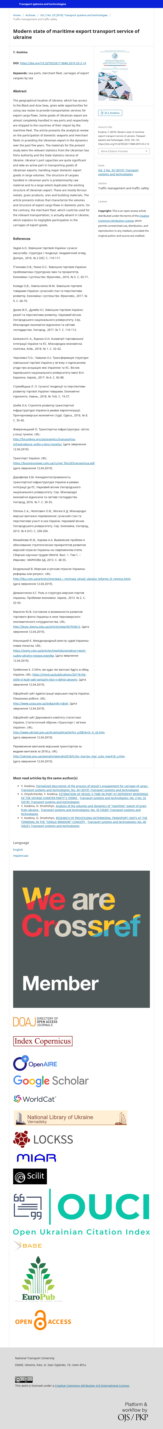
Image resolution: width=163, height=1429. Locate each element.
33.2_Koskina (111, 113)
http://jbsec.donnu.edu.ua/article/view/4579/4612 (46, 627)
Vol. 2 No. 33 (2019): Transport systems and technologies (74, 15)
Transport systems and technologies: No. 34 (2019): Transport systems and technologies (80, 790)
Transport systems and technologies (42, 4)
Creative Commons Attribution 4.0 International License (92, 1386)
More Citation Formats (114, 151)
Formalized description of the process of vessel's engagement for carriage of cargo (92, 786)
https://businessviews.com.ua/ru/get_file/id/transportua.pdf (53, 463)
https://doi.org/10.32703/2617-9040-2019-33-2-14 (53, 63)
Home (16, 15)
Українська (20, 855)
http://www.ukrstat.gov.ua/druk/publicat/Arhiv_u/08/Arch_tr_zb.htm (59, 732)
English (18, 849)
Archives (30, 15)
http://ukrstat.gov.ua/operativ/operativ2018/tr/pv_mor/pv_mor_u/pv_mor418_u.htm (69, 756)
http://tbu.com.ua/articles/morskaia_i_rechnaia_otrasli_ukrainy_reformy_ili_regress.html (71, 579)
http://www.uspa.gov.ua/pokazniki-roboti (40, 703)
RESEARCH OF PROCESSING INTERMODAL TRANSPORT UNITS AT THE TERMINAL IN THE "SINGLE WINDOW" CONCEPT (84, 820)
